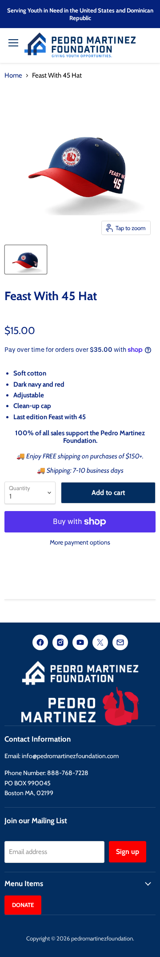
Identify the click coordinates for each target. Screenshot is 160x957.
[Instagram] (60, 643)
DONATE (23, 904)
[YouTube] (80, 643)
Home (13, 75)
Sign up (127, 851)
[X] (100, 643)
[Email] (120, 643)
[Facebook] (40, 643)
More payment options (80, 542)
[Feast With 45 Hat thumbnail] (26, 259)
